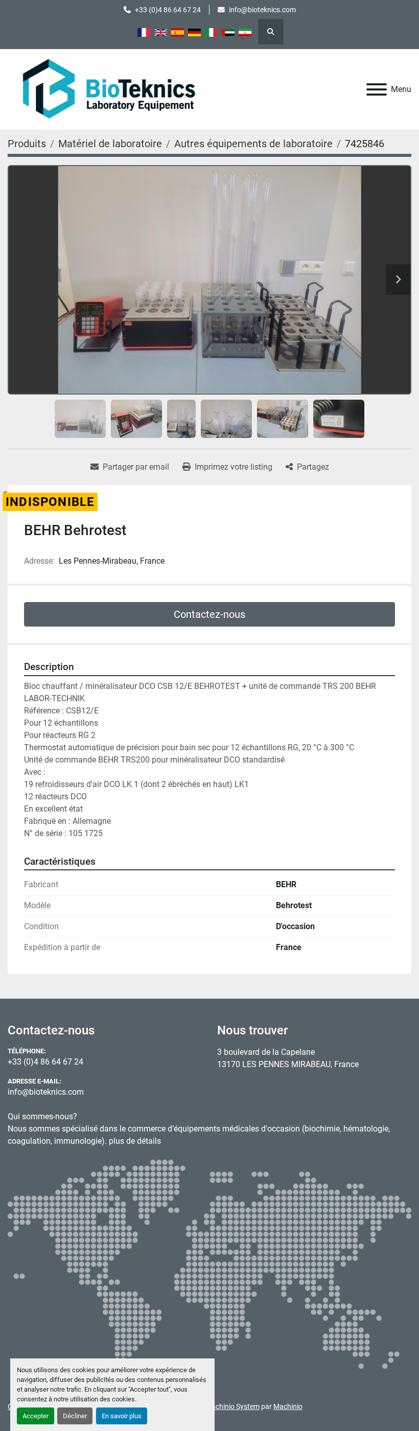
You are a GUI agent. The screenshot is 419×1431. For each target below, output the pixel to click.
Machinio (287, 1406)
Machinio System (232, 1406)
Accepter (35, 1416)
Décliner (75, 1416)
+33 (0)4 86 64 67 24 (168, 10)
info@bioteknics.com (262, 10)
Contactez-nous (209, 614)
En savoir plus (122, 1416)
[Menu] (376, 89)
